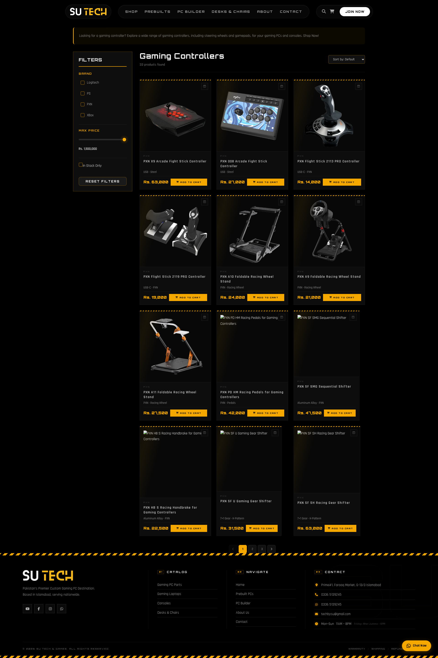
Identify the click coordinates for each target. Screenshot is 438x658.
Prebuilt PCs (244, 594)
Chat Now (420, 645)
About (265, 11)
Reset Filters (103, 181)
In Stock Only (92, 165)
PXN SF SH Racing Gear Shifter (323, 502)
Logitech (93, 82)
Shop (131, 11)
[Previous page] (233, 549)
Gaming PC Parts (169, 584)
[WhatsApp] (61, 608)
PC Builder (191, 11)
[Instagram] (50, 608)
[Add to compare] (204, 86)
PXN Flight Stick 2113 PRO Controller (328, 161)
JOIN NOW (355, 11)
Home (240, 584)
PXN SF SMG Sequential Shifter (324, 386)
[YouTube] (27, 608)
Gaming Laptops (169, 594)
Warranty (356, 648)
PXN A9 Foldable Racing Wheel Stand (329, 276)
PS (89, 93)
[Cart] (332, 11)
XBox (90, 115)
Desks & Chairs (231, 11)
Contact (291, 11)
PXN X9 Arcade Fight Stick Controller (174, 161)
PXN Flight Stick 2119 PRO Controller (174, 276)
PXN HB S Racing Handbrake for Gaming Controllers (170, 510)
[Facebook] (38, 608)
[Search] (324, 11)
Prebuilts (158, 11)
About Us (242, 612)
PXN (89, 104)
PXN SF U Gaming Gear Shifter (246, 501)
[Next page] (271, 549)
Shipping (378, 648)
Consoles (164, 603)
